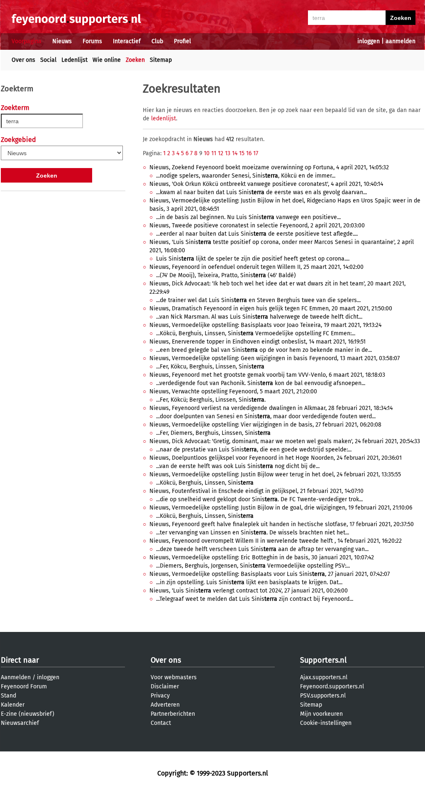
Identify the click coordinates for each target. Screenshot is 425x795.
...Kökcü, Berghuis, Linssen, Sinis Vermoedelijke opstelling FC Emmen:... (255, 333)
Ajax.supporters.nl (323, 677)
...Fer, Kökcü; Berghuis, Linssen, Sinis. (211, 399)
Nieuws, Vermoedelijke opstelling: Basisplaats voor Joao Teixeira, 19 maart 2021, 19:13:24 (265, 325)
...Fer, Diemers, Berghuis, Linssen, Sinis (213, 433)
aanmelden (400, 41)
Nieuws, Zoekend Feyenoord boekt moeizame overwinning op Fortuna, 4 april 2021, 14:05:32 (269, 167)
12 (220, 153)
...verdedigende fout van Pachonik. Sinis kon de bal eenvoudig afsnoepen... (260, 383)
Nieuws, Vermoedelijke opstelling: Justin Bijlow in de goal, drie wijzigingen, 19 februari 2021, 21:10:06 (280, 507)
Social (48, 59)
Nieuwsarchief (20, 723)
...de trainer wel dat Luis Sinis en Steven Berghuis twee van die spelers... (258, 300)
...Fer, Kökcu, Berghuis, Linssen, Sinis (210, 366)
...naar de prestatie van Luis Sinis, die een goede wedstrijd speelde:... (254, 449)
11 (213, 153)
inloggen (368, 41)
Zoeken (135, 59)
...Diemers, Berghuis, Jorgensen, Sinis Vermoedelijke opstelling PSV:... (253, 565)
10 (207, 153)
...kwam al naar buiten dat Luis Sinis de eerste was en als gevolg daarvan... (261, 192)
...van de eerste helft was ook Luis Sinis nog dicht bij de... (238, 466)
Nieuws (62, 41)
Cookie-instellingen (326, 723)
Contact (161, 723)
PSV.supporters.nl (323, 695)
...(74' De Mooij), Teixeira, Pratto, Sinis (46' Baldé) (226, 275)
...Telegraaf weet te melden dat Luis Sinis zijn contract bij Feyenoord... (254, 598)
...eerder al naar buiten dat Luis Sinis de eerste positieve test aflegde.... (257, 233)
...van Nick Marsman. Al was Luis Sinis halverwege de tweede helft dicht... (259, 316)
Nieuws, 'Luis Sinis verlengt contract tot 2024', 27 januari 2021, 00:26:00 (248, 590)
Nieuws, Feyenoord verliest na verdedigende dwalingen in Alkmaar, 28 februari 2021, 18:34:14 (271, 408)
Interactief (127, 41)
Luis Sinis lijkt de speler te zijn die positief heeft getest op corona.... (252, 258)
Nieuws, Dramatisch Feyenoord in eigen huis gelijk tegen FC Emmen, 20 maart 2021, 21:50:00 (270, 308)
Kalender (12, 704)
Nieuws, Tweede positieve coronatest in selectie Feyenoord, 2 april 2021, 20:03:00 (257, 225)
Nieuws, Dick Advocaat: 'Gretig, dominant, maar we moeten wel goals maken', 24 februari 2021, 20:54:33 (284, 441)
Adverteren (165, 704)
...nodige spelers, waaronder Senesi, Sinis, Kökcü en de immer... (245, 175)
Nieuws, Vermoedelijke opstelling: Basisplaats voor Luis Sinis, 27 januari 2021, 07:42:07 (269, 574)
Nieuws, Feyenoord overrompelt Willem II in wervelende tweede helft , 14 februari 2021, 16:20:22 (275, 540)
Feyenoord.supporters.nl (332, 686)
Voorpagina (27, 41)
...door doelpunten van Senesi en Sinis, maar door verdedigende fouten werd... (266, 416)
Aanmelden (16, 677)
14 (234, 153)
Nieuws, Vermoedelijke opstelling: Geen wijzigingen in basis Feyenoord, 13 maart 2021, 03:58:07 (274, 358)
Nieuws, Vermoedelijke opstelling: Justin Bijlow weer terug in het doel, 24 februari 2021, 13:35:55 (275, 474)
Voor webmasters (174, 677)
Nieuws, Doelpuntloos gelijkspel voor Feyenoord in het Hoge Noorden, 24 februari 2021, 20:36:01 (275, 457)
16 (249, 153)
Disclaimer (165, 686)
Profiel (182, 41)
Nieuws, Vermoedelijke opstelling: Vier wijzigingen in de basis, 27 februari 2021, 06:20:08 (265, 424)
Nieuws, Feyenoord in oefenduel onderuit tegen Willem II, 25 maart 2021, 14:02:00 (256, 267)
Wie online (107, 59)
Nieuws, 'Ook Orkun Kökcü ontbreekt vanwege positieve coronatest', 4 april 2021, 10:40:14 (266, 184)
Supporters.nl (323, 660)
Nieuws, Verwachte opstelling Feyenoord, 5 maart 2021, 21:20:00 (233, 391)
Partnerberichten (173, 713)
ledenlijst (163, 118)
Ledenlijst (74, 59)
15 (241, 153)
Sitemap (161, 59)
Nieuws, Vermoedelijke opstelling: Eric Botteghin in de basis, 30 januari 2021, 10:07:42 (261, 557)
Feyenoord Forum (24, 686)
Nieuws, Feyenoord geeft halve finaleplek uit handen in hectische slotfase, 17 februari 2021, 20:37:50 (281, 524)
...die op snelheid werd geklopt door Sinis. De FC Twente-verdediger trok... (259, 499)
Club (157, 41)
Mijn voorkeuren (321, 713)
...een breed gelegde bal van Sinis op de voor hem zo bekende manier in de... (264, 350)
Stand (8, 695)
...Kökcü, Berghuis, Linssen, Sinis (205, 482)
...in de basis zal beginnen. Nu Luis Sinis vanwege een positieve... (248, 217)
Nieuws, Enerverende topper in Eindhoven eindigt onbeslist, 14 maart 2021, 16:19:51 (257, 341)
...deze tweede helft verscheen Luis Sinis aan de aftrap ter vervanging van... (262, 549)
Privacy (160, 695)
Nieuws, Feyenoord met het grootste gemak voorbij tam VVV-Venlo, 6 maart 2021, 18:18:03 (267, 374)
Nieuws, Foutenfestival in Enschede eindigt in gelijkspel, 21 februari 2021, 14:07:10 (256, 491)
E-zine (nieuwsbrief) (27, 713)
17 (255, 153)
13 (227, 153)
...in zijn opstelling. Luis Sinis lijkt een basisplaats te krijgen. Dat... (249, 582)
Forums (92, 41)
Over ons (23, 59)
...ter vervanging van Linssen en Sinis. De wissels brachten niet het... (252, 532)
